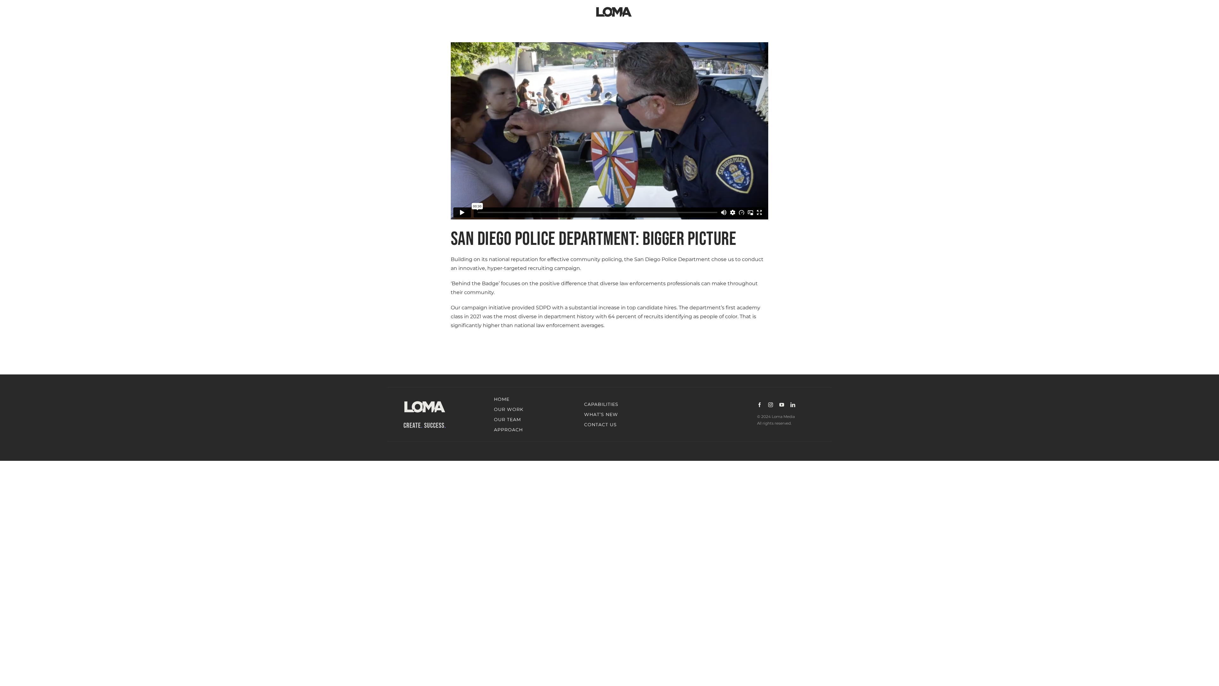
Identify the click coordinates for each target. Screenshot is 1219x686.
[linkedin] (792, 404)
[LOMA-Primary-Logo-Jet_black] (614, 7)
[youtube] (781, 404)
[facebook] (759, 404)
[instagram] (770, 404)
